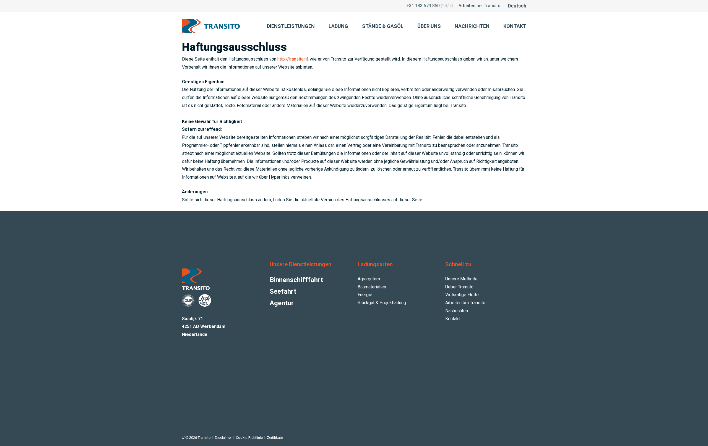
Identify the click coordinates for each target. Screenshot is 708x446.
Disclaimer (223, 437)
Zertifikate (275, 437)
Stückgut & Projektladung (382, 302)
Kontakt (452, 318)
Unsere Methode (461, 278)
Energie (365, 294)
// (183, 437)
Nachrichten (456, 310)
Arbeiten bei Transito (480, 5)
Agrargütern (369, 278)
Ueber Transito (459, 286)
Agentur (282, 303)
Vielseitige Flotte (462, 294)
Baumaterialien (372, 286)
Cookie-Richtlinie (249, 437)
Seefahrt (283, 291)
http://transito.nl (292, 59)
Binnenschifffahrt (296, 280)
